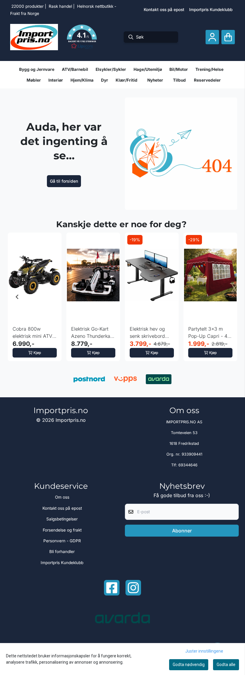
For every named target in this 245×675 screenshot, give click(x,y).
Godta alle (226, 664)
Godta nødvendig (189, 664)
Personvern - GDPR (62, 540)
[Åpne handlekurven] (228, 37)
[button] (82, 37)
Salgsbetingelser (62, 519)
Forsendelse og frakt (62, 530)
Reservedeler (207, 80)
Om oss (62, 497)
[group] (35, 297)
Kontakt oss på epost (164, 9)
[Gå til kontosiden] (212, 37)
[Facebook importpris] (112, 587)
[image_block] (181, 153)
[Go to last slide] (17, 297)
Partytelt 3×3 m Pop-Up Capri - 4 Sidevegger (207, 333)
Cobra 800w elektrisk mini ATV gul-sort (32, 333)
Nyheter (155, 80)
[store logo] (34, 37)
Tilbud (179, 80)
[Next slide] (227, 297)
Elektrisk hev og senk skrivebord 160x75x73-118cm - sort (152, 333)
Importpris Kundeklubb (210, 9)
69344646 (187, 465)
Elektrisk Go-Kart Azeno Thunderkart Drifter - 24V (92, 333)
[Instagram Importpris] (133, 587)
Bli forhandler (62, 551)
